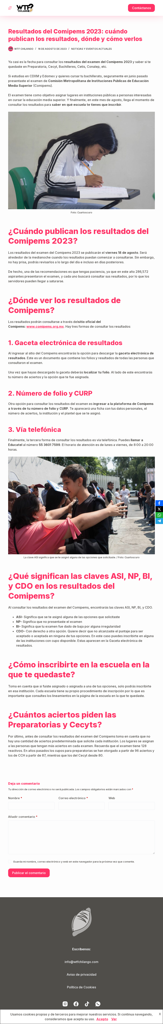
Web (112, 798)
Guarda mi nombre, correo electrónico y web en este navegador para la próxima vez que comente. (74, 861)
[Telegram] (159, 521)
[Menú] (10, 8)
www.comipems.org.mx (45, 326)
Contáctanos (141, 8)
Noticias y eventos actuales (91, 48)
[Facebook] (76, 1003)
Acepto (102, 1019)
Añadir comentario (23, 817)
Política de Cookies (81, 987)
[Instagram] (65, 1003)
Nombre (15, 798)
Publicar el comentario (29, 873)
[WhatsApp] (97, 1003)
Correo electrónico (73, 798)
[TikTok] (86, 1003)
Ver (114, 1019)
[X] (159, 509)
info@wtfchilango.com (81, 962)
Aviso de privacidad (81, 974)
